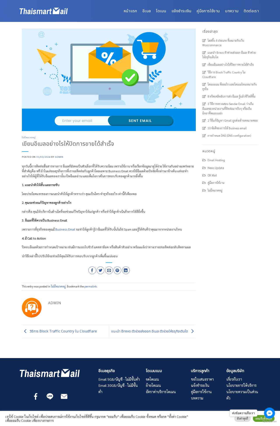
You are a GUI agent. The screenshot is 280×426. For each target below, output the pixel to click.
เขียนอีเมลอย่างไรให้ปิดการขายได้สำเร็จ (231, 64)
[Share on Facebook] (92, 270)
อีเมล (146, 11)
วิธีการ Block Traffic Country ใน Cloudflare (63, 331)
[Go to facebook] (269, 413)
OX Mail (212, 175)
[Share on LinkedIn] (126, 270)
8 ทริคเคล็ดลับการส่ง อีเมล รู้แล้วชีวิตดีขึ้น (232, 96)
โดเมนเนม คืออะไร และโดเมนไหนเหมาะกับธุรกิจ (229, 86)
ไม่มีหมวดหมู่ (29, 137)
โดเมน (161, 11)
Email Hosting (216, 160)
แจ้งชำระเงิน (181, 11)
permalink (90, 286)
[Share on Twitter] (100, 270)
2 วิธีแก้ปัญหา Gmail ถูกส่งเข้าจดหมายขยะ (233, 120)
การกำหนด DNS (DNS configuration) (229, 135)
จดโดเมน (152, 379)
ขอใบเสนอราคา (202, 379)
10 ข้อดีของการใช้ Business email (227, 128)
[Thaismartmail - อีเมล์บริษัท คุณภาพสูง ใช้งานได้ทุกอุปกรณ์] (51, 11)
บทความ (231, 11)
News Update (216, 168)
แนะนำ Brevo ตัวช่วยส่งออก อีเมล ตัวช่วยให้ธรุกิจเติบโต (150, 331)
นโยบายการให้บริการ (241, 385)
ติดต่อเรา (251, 11)
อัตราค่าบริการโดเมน (161, 391)
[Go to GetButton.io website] (269, 421)
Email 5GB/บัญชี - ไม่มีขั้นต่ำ (119, 379)
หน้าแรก (130, 11)
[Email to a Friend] (109, 270)
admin (59, 156)
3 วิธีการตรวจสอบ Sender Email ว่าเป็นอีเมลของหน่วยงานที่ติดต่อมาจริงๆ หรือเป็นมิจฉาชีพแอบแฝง (228, 108)
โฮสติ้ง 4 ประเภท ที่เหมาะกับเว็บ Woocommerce (223, 43)
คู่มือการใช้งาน (208, 11)
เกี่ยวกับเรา (234, 379)
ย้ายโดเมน (153, 385)
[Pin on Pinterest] (117, 270)
